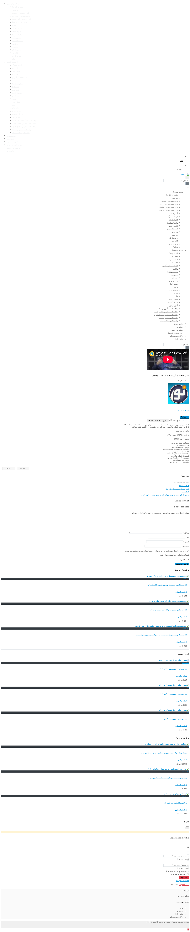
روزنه (14, 105)
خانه (181, 908)
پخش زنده (10, 139)
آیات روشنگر (17, 65)
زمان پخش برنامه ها (14, 145)
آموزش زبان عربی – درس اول (176, 803)
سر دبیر (15, 47)
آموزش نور (16, 117)
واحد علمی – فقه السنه (21, 133)
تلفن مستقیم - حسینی (180, 482)
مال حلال (15, 108)
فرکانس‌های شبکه (13, 148)
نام (187, 537)
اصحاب (15, 68)
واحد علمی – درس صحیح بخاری (24, 127)
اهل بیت (15, 74)
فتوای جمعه (16, 31)
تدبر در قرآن (17, 56)
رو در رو (15, 44)
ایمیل (186, 542)
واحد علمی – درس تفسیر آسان (24, 123)
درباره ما (180, 911)
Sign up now (184, 885)
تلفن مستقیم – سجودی (21, 16)
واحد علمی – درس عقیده (21, 130)
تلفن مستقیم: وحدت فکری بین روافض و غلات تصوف (167, 585)
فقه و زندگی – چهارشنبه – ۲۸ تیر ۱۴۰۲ (173, 669)
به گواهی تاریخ (17, 84)
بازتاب (14, 81)
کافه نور (15, 53)
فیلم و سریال (11, 136)
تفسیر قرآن (16, 96)
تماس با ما (11, 151)
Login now (184, 878)
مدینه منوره (16, 111)
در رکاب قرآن (17, 28)
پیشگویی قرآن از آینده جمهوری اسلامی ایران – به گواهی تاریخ (163, 753)
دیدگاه (186, 533)
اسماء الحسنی (17, 41)
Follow (183, 417)
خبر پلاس (15, 90)
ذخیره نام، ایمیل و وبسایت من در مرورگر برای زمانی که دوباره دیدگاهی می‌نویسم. (155, 551)
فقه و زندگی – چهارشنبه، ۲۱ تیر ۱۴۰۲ (173, 694)
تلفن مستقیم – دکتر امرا (21, 22)
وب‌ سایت (185, 546)
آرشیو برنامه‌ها (12, 62)
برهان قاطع (16, 50)
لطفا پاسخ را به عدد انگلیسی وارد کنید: (174, 555)
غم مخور (15, 10)
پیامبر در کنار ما (18, 7)
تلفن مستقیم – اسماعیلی (21, 19)
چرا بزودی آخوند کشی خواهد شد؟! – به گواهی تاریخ (167, 778)
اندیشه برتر (16, 71)
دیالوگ (14, 59)
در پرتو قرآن (17, 93)
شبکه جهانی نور (183, 410)
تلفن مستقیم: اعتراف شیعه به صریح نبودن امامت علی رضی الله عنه (161, 635)
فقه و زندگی (16, 38)
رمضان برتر (16, 102)
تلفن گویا (15, 87)
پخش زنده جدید (12, 142)
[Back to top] (188, 929)
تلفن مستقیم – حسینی (20, 13)
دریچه (14, 99)
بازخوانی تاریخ (17, 35)
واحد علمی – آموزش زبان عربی (24, 120)
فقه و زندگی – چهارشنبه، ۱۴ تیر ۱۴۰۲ (173, 719)
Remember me (178, 874)
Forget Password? (182, 881)
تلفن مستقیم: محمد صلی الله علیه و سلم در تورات (168, 610)
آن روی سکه (17, 25)
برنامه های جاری (13, 4)
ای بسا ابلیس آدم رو (19, 77)
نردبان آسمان (17, 114)
